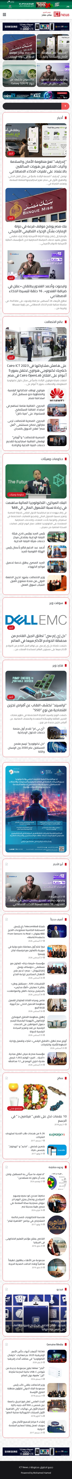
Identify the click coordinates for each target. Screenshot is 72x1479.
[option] (36, 61)
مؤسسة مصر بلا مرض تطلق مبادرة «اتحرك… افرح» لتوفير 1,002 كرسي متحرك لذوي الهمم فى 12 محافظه (26, 1057)
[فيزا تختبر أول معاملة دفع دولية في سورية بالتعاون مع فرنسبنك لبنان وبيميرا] (19, 47)
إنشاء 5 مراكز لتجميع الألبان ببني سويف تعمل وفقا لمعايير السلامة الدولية (27, 1425)
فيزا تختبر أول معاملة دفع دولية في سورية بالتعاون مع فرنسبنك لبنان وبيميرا (19, 58)
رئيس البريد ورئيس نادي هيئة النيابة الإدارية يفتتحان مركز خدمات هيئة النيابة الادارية (28, 537)
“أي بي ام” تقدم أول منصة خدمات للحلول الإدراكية (29, 730)
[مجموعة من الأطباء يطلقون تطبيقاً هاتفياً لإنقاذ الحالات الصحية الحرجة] (57, 1268)
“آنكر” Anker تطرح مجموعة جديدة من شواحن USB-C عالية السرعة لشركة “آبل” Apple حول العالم (25, 1372)
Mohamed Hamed (42, 1473)
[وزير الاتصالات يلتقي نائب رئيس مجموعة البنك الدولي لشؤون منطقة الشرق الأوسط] (57, 1390)
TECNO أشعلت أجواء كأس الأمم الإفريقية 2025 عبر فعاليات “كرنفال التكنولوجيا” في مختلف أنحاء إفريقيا (26, 1355)
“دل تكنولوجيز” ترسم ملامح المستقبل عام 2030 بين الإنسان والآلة (26, 747)
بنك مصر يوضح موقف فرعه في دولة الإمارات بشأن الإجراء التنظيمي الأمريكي (37, 228)
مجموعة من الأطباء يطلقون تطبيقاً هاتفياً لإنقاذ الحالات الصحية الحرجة (26, 1262)
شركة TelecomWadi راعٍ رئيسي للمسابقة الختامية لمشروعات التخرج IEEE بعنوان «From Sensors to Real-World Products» (26, 932)
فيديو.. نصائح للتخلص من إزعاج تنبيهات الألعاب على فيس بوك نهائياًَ (38, 1327)
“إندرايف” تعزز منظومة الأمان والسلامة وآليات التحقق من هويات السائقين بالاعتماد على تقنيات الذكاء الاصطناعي (38, 166)
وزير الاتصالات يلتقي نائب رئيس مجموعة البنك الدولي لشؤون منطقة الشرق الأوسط (26, 1388)
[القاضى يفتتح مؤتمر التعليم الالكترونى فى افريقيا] (57, 1246)
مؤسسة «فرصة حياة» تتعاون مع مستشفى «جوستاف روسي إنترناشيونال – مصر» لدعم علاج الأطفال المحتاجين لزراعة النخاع (27, 969)
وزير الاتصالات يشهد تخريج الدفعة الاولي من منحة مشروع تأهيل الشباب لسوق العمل (25, 581)
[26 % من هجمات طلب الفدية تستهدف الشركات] (57, 1135)
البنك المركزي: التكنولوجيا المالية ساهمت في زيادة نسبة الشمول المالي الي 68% (36, 505)
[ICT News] (55, 14)
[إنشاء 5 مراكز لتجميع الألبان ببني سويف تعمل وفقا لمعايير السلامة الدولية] (57, 1426)
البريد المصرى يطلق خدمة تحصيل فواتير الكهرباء (25, 564)
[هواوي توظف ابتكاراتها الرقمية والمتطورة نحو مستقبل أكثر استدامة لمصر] (57, 394)
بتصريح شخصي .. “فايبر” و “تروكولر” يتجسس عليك (27, 1148)
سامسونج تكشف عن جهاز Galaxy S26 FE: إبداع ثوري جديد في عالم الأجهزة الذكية (37, 902)
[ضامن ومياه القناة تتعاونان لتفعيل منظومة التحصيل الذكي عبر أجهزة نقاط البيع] (57, 1005)
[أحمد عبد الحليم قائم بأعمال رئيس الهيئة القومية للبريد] (57, 552)
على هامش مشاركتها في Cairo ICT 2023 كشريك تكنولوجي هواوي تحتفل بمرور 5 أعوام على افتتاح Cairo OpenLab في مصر (37, 370)
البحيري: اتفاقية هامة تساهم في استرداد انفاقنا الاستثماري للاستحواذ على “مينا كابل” (25, 409)
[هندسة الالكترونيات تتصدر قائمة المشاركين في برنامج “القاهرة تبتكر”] (57, 1225)
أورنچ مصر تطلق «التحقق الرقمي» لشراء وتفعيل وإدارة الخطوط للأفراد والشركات (38, 1043)
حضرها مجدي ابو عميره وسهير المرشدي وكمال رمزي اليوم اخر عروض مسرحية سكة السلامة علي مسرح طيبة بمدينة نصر (27, 1201)
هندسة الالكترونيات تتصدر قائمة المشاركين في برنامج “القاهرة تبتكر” (26, 1219)
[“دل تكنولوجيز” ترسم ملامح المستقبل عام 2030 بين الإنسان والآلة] (57, 747)
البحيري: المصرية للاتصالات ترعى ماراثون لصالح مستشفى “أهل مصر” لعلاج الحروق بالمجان (26, 424)
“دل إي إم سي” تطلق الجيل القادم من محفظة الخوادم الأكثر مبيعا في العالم (39, 638)
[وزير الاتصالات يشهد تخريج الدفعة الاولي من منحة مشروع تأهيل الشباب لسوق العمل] (57, 583)
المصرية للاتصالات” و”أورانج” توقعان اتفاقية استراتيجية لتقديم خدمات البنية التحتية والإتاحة (25, 441)
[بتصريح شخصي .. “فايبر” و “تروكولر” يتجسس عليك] (57, 1150)
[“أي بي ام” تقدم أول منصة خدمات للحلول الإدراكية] (57, 733)
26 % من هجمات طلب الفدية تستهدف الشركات (25, 1135)
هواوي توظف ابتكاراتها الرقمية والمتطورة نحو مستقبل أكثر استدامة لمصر (26, 394)
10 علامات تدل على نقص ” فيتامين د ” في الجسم (39, 1118)
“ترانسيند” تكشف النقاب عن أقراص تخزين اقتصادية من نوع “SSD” (37, 707)
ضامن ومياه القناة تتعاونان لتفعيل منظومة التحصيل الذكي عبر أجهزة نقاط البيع (26, 1004)
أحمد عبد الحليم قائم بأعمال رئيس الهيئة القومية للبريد (25, 549)
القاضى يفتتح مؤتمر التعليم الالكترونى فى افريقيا (25, 1240)
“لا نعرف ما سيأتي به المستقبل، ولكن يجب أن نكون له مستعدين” (25, 1176)
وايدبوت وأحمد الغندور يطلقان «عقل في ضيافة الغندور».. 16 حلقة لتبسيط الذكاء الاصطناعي (37, 291)
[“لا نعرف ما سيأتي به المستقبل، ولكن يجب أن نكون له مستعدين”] (57, 1181)
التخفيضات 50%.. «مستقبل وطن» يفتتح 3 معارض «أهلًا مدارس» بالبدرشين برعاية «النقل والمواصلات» (26, 987)
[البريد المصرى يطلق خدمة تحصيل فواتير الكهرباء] (57, 567)
